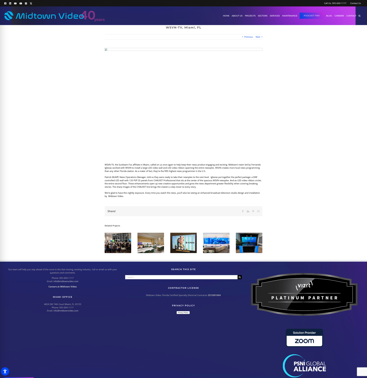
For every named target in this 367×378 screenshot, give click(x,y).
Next (258, 36)
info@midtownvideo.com (65, 281)
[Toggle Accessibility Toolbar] (5, 371)
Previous (248, 36)
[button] (359, 15)
